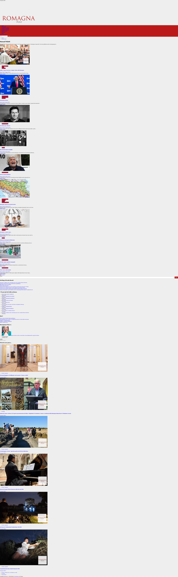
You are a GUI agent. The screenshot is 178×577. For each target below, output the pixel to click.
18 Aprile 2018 (7, 151)
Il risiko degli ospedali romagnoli (7, 262)
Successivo (3, 275)
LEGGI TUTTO (2, 74)
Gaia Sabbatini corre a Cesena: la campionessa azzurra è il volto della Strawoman (14, 319)
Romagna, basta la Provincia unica (8, 204)
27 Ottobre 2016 (7, 241)
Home (3, 25)
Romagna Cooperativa (5, 202)
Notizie (3, 67)
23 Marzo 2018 (7, 176)
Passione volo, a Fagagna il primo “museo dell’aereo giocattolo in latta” (12, 287)
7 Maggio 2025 (7, 72)
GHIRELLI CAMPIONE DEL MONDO (8, 296)
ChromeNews (16, 576)
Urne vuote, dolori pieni (5, 269)
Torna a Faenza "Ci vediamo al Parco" (8, 310)
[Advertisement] (89, 8)
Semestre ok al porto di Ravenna (7, 240)
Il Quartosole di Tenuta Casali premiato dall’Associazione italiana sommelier (13, 288)
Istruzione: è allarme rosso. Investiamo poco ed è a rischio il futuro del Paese (13, 282)
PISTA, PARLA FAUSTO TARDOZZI (8, 294)
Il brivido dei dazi (4, 100)
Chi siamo (3, 32)
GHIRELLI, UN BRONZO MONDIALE (8, 298)
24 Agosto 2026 (3, 377)
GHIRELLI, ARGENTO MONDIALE (8, 308)
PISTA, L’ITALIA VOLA (6, 302)
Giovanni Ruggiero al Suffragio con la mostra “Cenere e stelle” (14, 375)
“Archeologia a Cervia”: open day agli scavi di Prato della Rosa (14, 451)
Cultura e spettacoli (5, 28)
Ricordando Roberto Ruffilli (6, 149)
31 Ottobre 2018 (7, 127)
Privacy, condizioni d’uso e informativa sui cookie (9, 572)
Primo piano (4, 26)
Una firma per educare (5, 125)
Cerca (1, 276)
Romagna (3, 147)
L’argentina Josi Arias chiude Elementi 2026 (10, 568)
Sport (3, 33)
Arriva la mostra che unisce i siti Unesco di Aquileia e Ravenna (13, 304)
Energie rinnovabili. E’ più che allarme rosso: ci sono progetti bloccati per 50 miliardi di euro (16, 289)
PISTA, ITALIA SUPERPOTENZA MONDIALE (7, 318)
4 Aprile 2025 (7, 102)
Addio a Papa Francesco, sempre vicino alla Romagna (12, 70)
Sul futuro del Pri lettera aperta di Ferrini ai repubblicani (10, 283)
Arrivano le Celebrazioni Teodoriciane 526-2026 (11, 527)
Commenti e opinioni (5, 27)
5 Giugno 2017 (7, 234)
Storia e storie (4, 31)
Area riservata (4, 574)
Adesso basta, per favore (4, 285)
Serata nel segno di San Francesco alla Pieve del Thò (12, 489)
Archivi (1, 339)
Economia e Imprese (5, 30)
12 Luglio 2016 (7, 271)
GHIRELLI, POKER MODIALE (7, 306)
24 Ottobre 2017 (7, 206)
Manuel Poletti (2, 72)
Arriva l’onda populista (5, 174)
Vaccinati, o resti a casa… (5, 232)
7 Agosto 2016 (7, 264)
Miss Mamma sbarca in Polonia (5, 284)
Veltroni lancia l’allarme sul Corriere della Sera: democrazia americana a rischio (14, 286)
